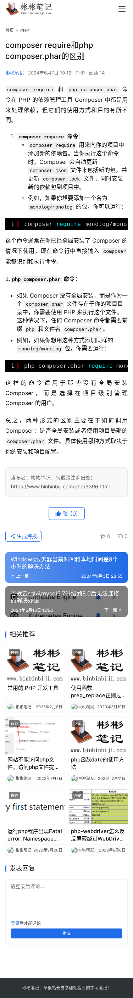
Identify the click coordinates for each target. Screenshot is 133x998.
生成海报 (26, 536)
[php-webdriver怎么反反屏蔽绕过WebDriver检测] (98, 806)
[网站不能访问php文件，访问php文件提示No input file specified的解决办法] (35, 735)
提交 (66, 933)
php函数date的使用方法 (97, 763)
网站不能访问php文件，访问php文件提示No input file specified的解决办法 (33, 763)
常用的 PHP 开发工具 (33, 687)
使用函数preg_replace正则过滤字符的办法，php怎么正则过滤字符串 (97, 691)
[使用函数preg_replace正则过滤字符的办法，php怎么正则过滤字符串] (98, 663)
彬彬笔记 (14, 73)
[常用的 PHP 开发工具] (35, 663)
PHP (80, 73)
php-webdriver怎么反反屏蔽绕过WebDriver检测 (98, 835)
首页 (9, 30)
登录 (15, 923)
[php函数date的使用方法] (98, 735)
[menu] (122, 8)
